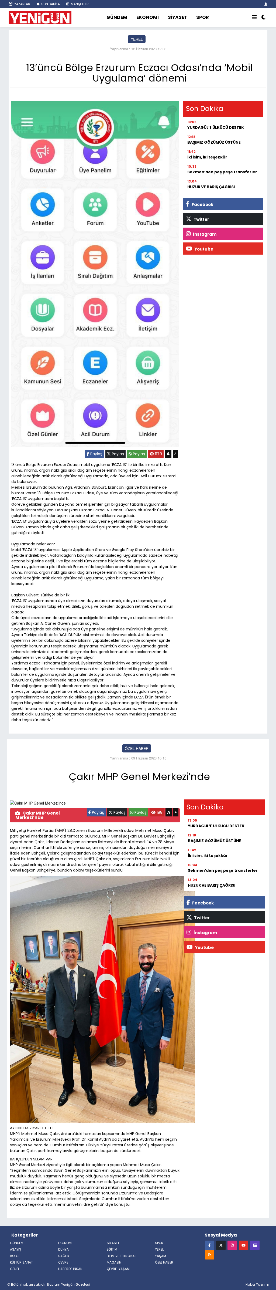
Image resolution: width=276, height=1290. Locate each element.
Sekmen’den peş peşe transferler (222, 172)
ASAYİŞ (15, 1249)
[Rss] (209, 1254)
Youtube (203, 249)
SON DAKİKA (50, 4)
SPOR (202, 17)
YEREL (137, 39)
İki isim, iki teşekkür (207, 157)
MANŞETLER (79, 4)
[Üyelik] (265, 4)
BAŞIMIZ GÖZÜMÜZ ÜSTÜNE (214, 142)
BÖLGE (15, 1256)
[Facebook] (209, 1245)
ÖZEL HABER (137, 748)
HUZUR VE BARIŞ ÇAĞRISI (211, 187)
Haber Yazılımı (257, 1284)
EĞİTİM (112, 1249)
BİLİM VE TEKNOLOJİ (121, 1256)
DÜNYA (63, 1249)
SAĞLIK (63, 1256)
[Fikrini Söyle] (255, 1245)
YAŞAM (160, 1256)
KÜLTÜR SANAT (21, 1262)
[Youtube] (243, 1245)
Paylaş (95, 454)
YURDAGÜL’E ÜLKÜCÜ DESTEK (215, 127)
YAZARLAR (21, 4)
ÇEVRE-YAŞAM (118, 1269)
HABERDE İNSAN (70, 1269)
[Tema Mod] (263, 17)
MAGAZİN (114, 1262)
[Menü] (254, 17)
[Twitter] (221, 1245)
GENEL (14, 1269)
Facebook (202, 204)
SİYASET (177, 17)
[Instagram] (232, 1245)
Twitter (201, 219)
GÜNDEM (116, 17)
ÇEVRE (63, 1262)
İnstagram (204, 234)
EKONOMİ (147, 17)
